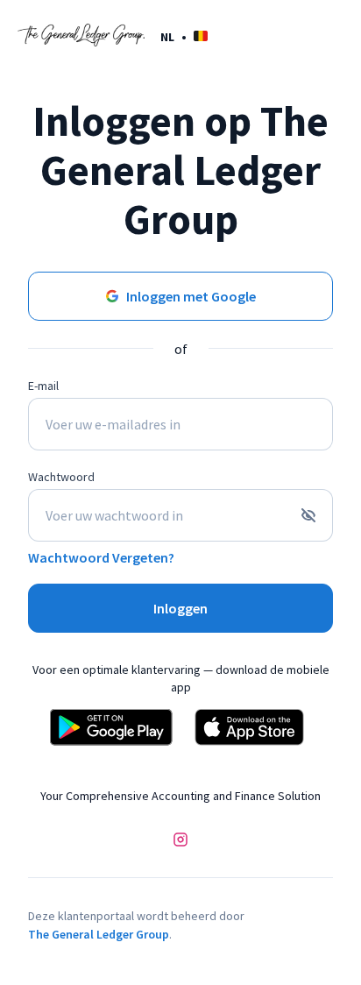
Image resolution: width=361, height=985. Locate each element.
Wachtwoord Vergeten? (101, 557)
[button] (184, 36)
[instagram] (180, 841)
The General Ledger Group (98, 934)
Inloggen (180, 608)
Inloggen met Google (191, 296)
